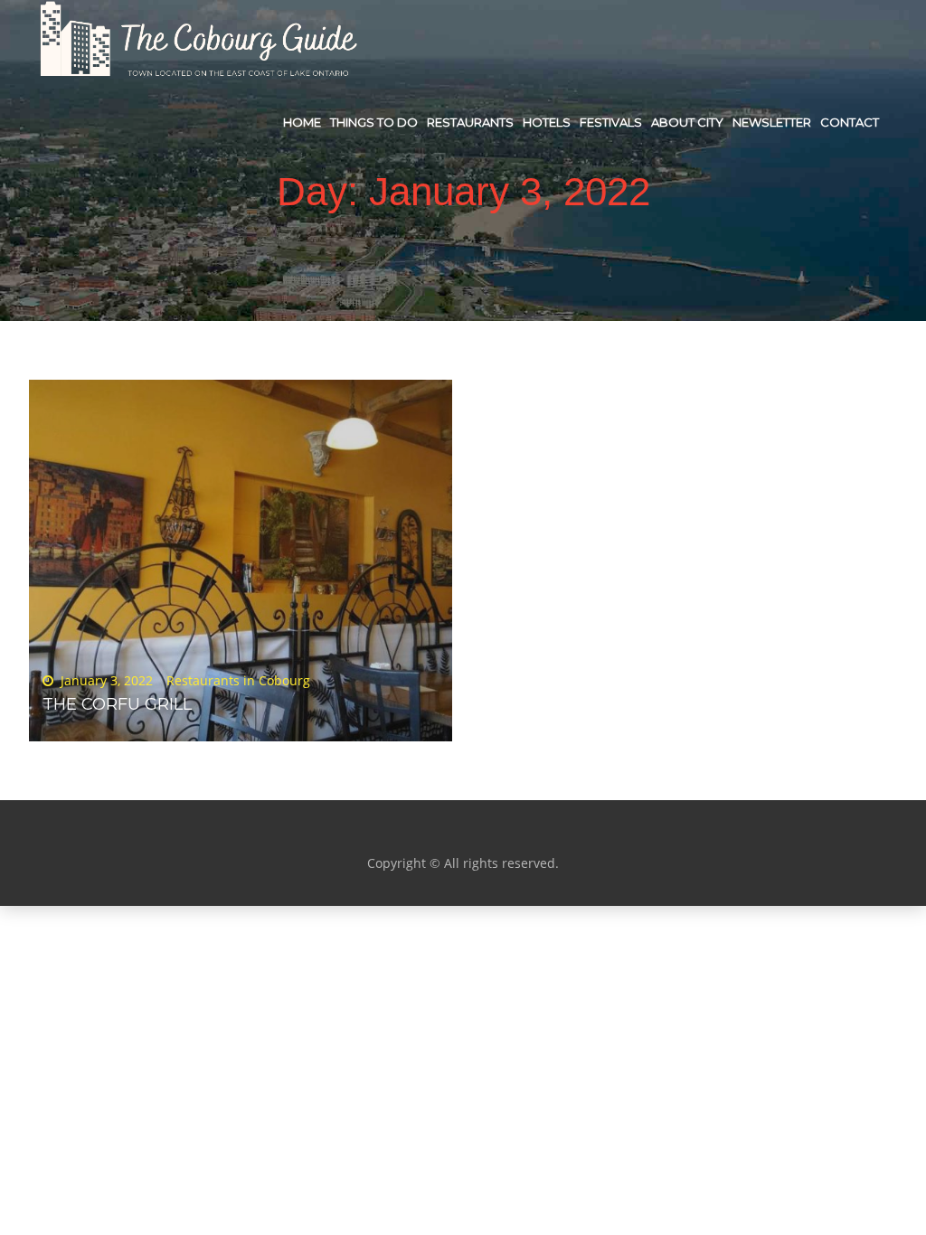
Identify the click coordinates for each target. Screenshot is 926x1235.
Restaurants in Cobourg (238, 680)
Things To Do (374, 122)
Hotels (547, 122)
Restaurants (470, 122)
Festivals (611, 122)
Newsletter (771, 122)
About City (687, 122)
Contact (849, 122)
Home (302, 122)
